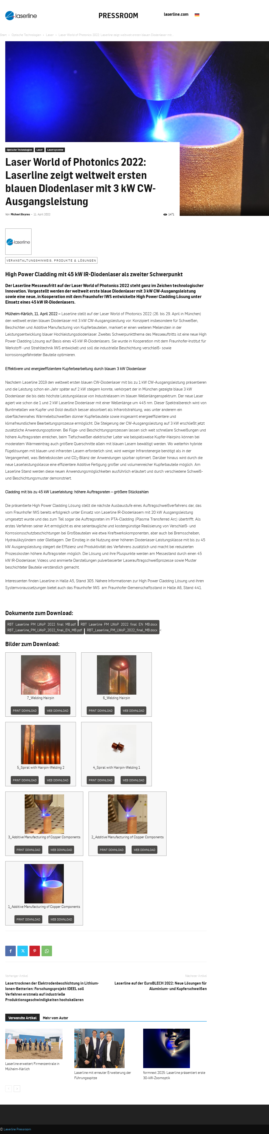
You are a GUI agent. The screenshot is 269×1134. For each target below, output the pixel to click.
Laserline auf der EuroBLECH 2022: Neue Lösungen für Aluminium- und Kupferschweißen (160, 986)
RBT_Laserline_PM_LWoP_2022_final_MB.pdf (41, 624)
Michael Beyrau (20, 214)
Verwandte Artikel (22, 1018)
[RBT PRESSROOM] (21, 15)
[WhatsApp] (47, 951)
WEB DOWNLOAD (57, 710)
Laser (50, 35)
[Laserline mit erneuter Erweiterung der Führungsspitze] (106, 1048)
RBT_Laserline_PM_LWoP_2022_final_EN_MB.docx (119, 624)
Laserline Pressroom (17, 1129)
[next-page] (17, 1088)
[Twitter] (22, 951)
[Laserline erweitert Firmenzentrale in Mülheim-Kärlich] (37, 1044)
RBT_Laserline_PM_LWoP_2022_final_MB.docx (122, 630)
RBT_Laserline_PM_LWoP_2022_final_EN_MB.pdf (44, 630)
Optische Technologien (26, 35)
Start (3, 35)
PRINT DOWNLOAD (25, 710)
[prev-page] (8, 1088)
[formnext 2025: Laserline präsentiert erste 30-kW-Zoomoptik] (175, 1048)
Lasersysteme (55, 149)
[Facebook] (10, 951)
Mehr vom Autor (55, 1018)
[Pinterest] (34, 951)
